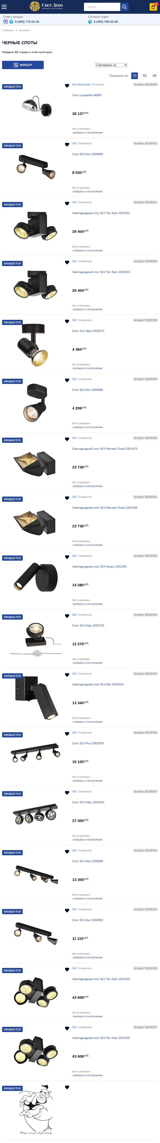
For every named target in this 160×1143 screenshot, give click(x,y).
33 (134, 75)
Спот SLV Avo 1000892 (87, 920)
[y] (124, 7)
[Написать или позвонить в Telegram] (11, 22)
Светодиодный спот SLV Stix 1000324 (98, 684)
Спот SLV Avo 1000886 (87, 389)
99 (154, 75)
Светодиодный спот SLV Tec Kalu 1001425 (101, 1038)
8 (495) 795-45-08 (106, 21)
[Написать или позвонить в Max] (5, 22)
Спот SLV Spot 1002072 (88, 330)
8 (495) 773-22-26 (27, 21)
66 (144, 75)
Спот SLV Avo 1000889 (87, 154)
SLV (74, 143)
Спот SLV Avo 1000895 (87, 861)
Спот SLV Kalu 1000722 (88, 625)
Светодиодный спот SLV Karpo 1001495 (99, 566)
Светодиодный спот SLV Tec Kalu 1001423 (101, 272)
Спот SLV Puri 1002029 (88, 743)
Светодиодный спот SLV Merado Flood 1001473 (104, 448)
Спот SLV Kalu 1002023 (88, 802)
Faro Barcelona (81, 84)
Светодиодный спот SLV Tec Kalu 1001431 (101, 213)
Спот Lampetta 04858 (86, 95)
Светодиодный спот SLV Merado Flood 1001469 (104, 507)
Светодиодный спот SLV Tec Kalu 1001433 (101, 979)
